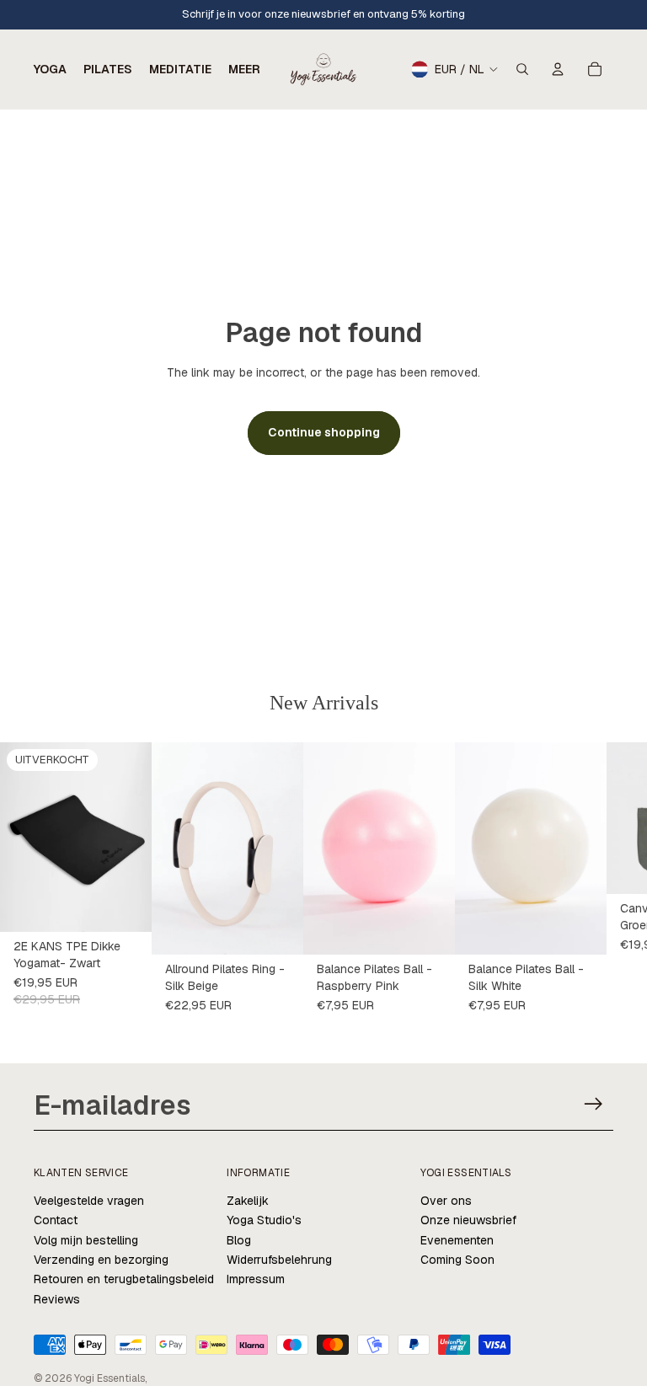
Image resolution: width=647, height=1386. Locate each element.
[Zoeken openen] (522, 69)
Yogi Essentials (109, 1378)
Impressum (256, 1279)
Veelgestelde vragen (89, 1200)
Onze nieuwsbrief (468, 1220)
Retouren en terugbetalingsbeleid (124, 1279)
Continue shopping (324, 432)
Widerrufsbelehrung (279, 1259)
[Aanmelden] (593, 1104)
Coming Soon (457, 1259)
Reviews (57, 1299)
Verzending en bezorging (101, 1259)
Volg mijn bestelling (86, 1240)
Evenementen (457, 1240)
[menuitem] (244, 69)
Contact (56, 1220)
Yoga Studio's (264, 1220)
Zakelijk (248, 1200)
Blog (239, 1240)
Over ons (446, 1200)
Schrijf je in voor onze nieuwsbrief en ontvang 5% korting (323, 14)
